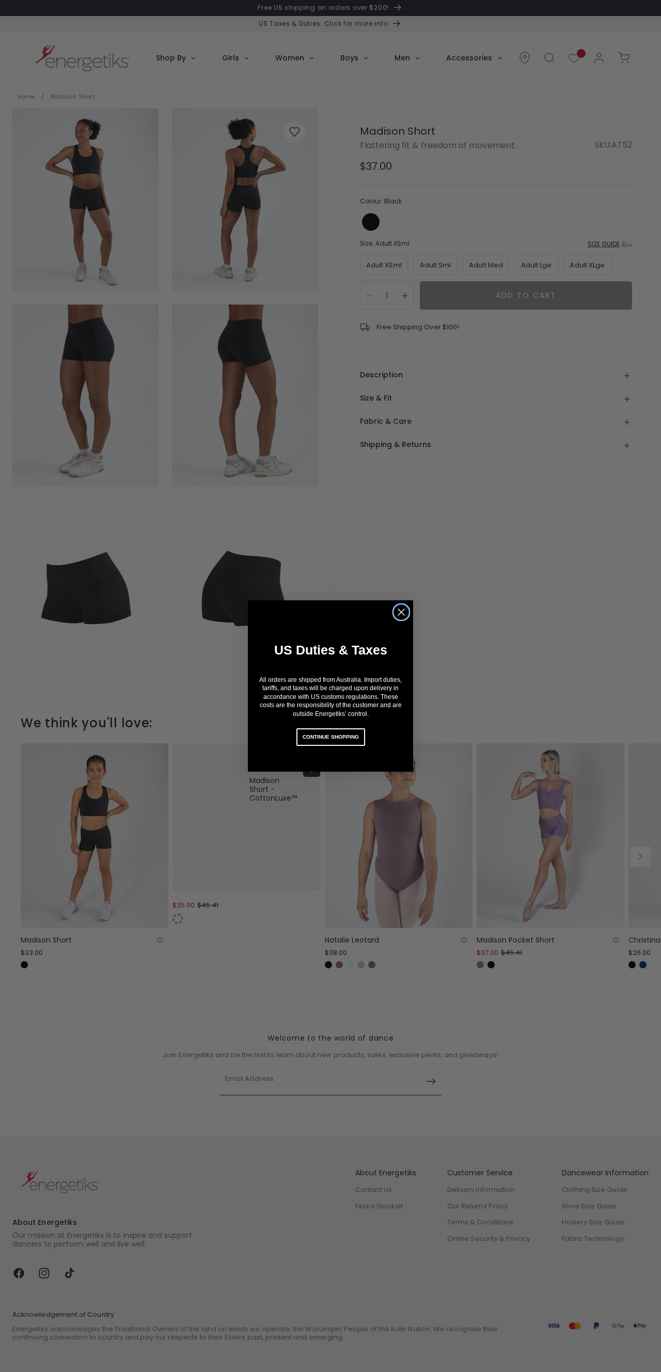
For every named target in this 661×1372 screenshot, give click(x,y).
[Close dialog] (401, 612)
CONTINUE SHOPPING (331, 737)
